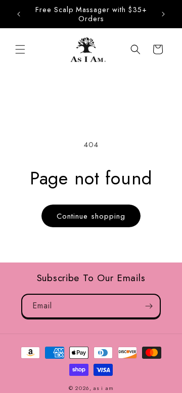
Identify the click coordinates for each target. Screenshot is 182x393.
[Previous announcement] (19, 14)
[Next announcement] (163, 14)
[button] (20, 49)
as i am (103, 388)
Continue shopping (91, 216)
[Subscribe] (149, 306)
